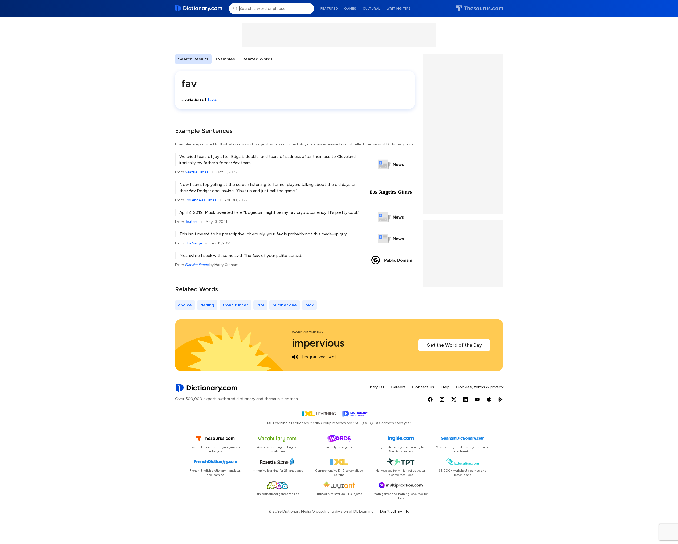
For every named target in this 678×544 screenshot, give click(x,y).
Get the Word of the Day (454, 345)
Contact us (423, 387)
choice (185, 305)
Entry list (375, 387)
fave (212, 99)
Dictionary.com (199, 8)
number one (285, 305)
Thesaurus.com (479, 8)
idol (260, 305)
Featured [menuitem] (329, 8)
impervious (318, 343)
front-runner (235, 305)
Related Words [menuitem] (257, 59)
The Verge (193, 243)
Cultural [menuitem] (371, 8)
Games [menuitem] (350, 8)
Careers (398, 387)
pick (309, 305)
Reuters (191, 221)
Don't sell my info (394, 511)
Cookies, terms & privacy (479, 387)
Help (445, 387)
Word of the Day (308, 332)
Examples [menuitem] (225, 59)
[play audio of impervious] (295, 357)
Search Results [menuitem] (193, 59)
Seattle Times (196, 172)
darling (207, 305)
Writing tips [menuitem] (399, 8)
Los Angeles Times (200, 200)
